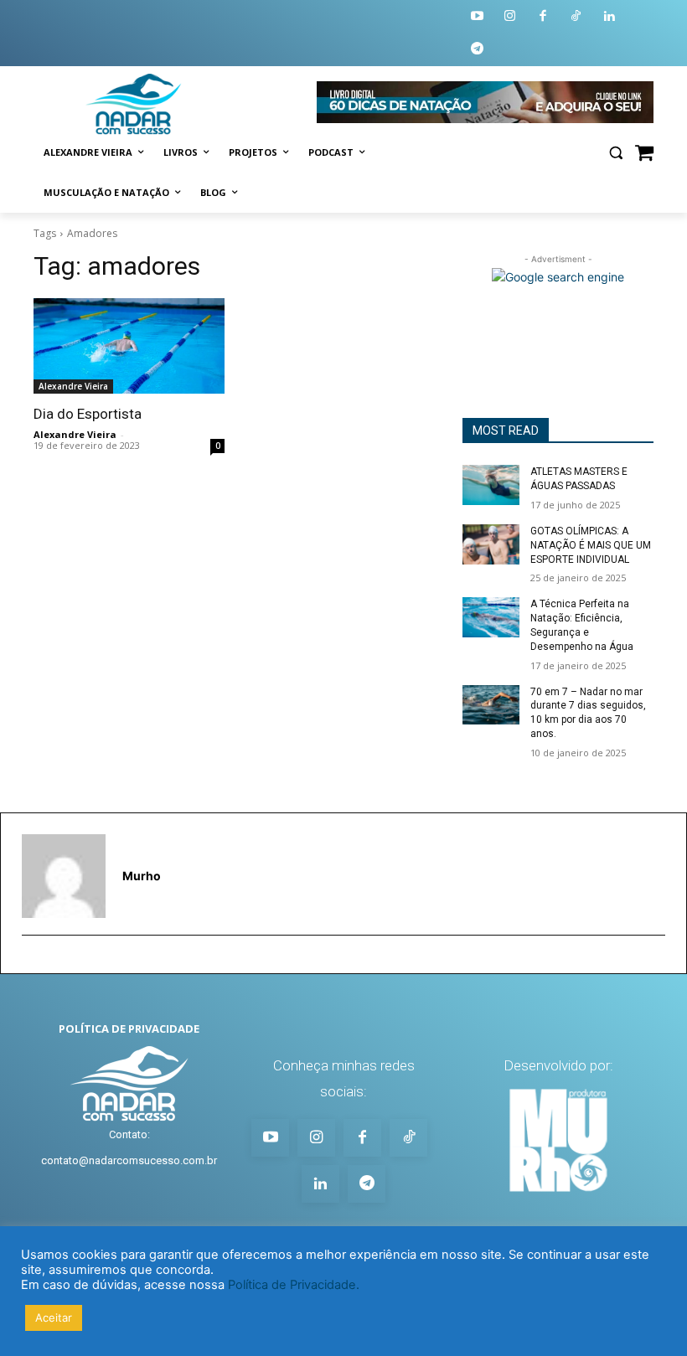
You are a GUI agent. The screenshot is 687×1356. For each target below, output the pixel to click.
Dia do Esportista (88, 413)
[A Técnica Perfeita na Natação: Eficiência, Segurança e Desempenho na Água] (490, 617)
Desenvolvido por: (558, 1065)
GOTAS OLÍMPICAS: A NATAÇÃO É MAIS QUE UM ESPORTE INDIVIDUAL (590, 545)
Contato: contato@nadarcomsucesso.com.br (129, 1147)
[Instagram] (510, 17)
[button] (615, 153)
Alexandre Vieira (73, 386)
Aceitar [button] (53, 1317)
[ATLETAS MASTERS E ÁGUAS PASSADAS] (490, 485)
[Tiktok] (576, 17)
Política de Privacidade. (293, 1284)
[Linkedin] (609, 17)
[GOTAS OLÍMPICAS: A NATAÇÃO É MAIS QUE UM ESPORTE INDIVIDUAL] (490, 544)
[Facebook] (543, 17)
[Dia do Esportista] (129, 346)
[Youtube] (477, 17)
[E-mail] (30, 962)
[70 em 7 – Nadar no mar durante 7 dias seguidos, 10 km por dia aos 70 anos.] (490, 705)
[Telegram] (477, 49)
